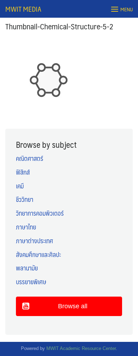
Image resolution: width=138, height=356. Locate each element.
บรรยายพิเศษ (31, 281)
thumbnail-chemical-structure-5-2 (59, 26)
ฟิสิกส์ (23, 172)
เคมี (20, 186)
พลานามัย (27, 268)
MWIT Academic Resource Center (81, 348)
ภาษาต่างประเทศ (34, 240)
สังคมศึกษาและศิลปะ (38, 254)
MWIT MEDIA (23, 9)
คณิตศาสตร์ (29, 158)
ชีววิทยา (24, 199)
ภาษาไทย (26, 227)
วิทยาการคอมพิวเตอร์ (40, 213)
